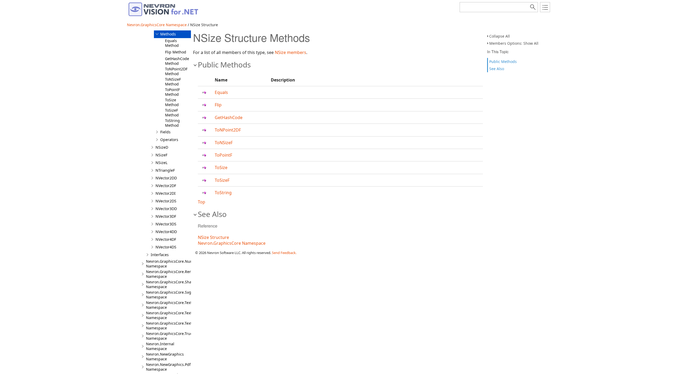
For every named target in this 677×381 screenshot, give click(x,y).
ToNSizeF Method (173, 82)
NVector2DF (165, 185)
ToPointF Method (172, 92)
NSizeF (161, 154)
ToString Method (172, 123)
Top (201, 202)
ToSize (221, 167)
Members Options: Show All (513, 43)
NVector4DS (165, 247)
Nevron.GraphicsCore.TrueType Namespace (173, 336)
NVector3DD (166, 208)
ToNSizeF (224, 143)
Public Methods (503, 61)
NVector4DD (166, 231)
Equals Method (172, 43)
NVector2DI (165, 193)
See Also (496, 68)
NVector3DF (165, 216)
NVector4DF (165, 239)
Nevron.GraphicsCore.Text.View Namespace (173, 315)
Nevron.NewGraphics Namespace (165, 356)
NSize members (290, 52)
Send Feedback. (284, 252)
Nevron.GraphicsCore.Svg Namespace (168, 295)
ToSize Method (172, 102)
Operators (169, 139)
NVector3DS (165, 223)
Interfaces (160, 254)
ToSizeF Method (172, 112)
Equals (221, 92)
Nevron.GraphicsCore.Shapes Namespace (172, 284)
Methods (168, 34)
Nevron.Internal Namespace (160, 346)
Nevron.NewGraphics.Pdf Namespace (168, 367)
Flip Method (175, 52)
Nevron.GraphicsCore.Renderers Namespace (174, 274)
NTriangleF (165, 170)
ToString (223, 193)
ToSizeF (222, 180)
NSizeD (161, 147)
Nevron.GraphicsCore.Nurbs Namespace (171, 264)
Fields (165, 131)
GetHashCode (229, 117)
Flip (218, 105)
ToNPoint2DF (228, 130)
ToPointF (223, 155)
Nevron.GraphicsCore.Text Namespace (169, 305)
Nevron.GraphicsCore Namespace (157, 24)
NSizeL (161, 162)
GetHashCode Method (177, 61)
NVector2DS (165, 200)
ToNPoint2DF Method (176, 71)
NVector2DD (166, 177)
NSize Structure (213, 237)
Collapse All (499, 36)
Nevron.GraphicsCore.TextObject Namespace (174, 325)
